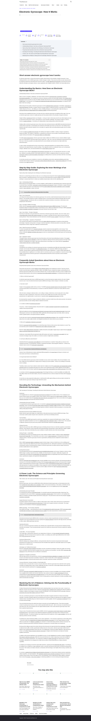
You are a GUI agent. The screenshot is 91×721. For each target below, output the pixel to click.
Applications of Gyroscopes (26, 31)
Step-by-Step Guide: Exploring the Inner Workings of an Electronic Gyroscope (38, 47)
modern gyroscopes (52, 638)
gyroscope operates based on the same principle (56, 286)
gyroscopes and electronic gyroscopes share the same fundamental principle (48, 311)
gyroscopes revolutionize (62, 598)
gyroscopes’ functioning (41, 504)
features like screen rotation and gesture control (45, 326)
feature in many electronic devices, (42, 268)
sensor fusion (54, 352)
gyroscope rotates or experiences (32, 442)
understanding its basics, (42, 248)
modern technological (59, 573)
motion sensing (59, 396)
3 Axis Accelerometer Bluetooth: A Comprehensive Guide (38, 683)
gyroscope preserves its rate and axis (35, 503)
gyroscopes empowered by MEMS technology (33, 571)
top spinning (27, 286)
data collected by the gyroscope (53, 81)
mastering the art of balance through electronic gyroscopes (42, 620)
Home (20, 8)
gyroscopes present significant (30, 548)
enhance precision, (24, 200)
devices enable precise (50, 462)
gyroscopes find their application (30, 325)
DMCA (36, 713)
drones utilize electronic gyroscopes (31, 329)
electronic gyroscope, (38, 229)
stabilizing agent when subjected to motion (48, 420)
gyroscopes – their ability (66, 626)
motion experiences (52, 436)
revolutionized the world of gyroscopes (52, 509)
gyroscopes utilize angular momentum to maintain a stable (45, 405)
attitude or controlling (35, 621)
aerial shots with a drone (59, 644)
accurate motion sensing (59, 422)
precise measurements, (28, 137)
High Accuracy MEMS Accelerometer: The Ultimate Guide (24, 683)
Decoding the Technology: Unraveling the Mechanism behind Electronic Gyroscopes (40, 51)
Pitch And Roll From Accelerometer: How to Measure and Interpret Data (65, 704)
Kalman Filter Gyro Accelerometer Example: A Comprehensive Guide (51, 704)
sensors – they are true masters (33, 656)
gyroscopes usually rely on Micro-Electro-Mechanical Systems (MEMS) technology (43, 206)
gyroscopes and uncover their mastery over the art (29, 592)
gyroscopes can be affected (34, 341)
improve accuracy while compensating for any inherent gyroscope (52, 369)
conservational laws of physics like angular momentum (30, 215)
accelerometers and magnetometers (40, 454)
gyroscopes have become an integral (41, 394)
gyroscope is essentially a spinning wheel (44, 493)
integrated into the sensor (54, 296)
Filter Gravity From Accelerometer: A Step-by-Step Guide (65, 683)
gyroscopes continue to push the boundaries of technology (31, 154)
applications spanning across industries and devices (49, 653)
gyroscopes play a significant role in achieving (51, 589)
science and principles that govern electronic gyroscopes (34, 486)
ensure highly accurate (47, 148)
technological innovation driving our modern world (59, 463)
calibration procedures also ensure (35, 232)
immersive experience (41, 566)
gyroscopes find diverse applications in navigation (52, 556)
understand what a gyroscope (52, 105)
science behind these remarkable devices (35, 574)
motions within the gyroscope (49, 221)
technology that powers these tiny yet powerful (43, 397)
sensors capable (54, 216)
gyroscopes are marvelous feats (36, 372)
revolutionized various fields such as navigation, (31, 484)
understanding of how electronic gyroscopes (40, 151)
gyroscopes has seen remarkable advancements (43, 451)
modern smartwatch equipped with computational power (57, 306)
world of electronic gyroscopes (64, 175)
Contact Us (32, 713)
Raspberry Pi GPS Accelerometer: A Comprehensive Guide (38, 704)
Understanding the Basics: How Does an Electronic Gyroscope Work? (37, 46)
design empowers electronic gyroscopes (37, 630)
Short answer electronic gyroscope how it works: (32, 44)
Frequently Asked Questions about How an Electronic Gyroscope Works (37, 49)
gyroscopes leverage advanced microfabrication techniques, (43, 317)
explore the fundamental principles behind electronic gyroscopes (49, 101)
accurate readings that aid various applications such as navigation (56, 186)
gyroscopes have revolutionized (30, 460)
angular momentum (28, 121)
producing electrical (49, 519)
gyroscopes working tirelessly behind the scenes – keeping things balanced (50, 160)
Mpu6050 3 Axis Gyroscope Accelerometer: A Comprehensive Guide (24, 704)
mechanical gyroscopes (35, 303)
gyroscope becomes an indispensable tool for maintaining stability (32, 110)
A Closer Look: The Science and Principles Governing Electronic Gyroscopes (38, 53)
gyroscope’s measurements (37, 344)
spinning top (29, 118)
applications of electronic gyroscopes (33, 322)
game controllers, (61, 614)
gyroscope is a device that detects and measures (43, 185)
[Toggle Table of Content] (49, 60)
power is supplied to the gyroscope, (31, 131)
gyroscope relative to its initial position (42, 134)
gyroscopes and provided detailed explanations (47, 273)
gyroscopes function (36, 492)
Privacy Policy (25, 713)
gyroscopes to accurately (59, 334)
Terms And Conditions (43, 713)
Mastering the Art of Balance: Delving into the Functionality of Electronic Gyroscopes (40, 55)
